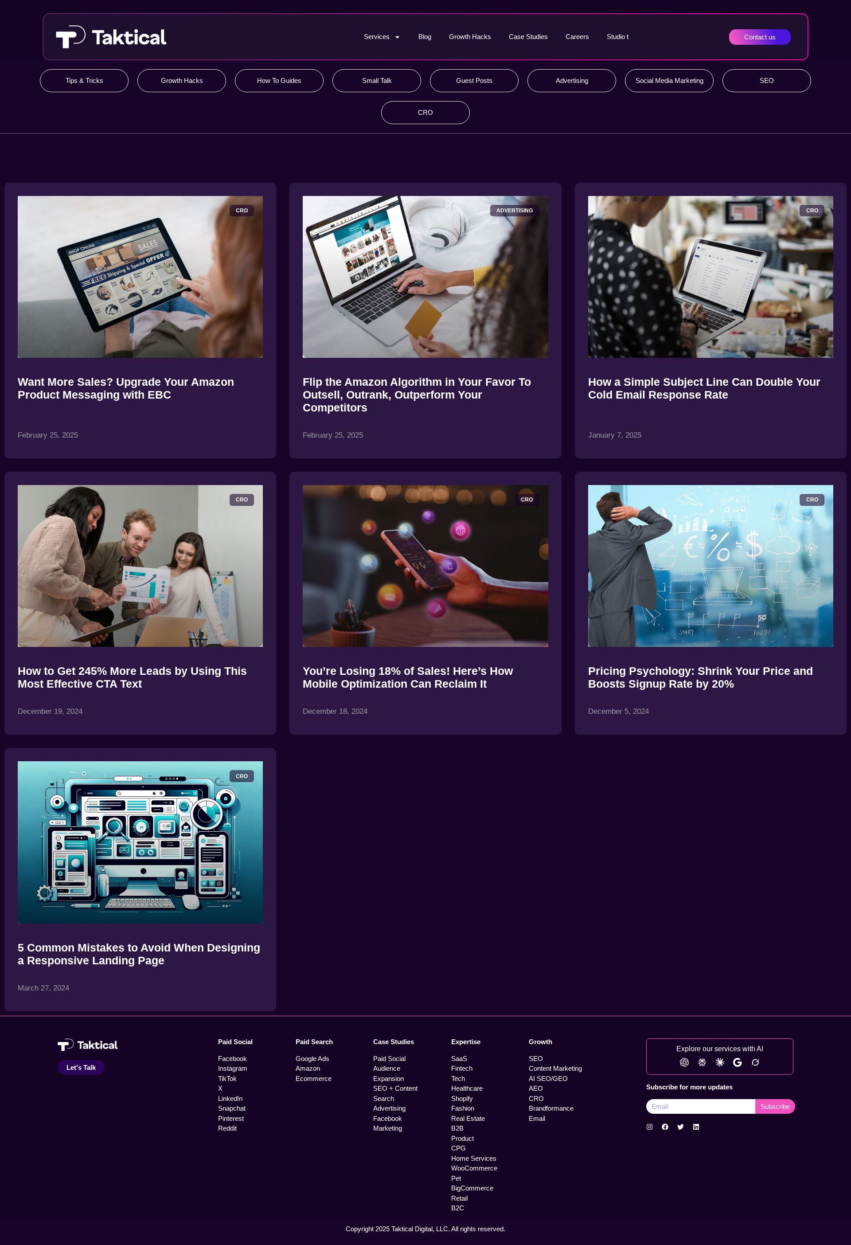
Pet (456, 1178)
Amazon (308, 1068)
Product (462, 1138)
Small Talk (377, 80)
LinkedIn (230, 1098)
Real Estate (468, 1118)
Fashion (462, 1108)
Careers (577, 36)
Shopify (462, 1098)
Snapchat (232, 1108)
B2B (457, 1128)
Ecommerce (314, 1078)
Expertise (465, 1041)
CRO (425, 112)
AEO (536, 1088)
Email (537, 1118)
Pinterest (231, 1118)
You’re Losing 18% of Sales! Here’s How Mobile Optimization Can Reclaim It (408, 677)
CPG (458, 1148)
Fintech (461, 1068)
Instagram (232, 1068)
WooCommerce (474, 1168)
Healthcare (467, 1088)
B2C (457, 1208)
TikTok (227, 1078)
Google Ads (312, 1058)
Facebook (232, 1058)
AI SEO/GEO (548, 1078)
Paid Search (314, 1041)
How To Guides (279, 80)
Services (377, 36)
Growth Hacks (470, 36)
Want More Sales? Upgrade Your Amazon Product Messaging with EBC (126, 388)
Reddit (227, 1128)
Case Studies (528, 36)
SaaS (459, 1058)
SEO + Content (395, 1088)
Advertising (572, 80)
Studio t (617, 36)
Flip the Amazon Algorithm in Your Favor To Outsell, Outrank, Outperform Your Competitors (417, 395)
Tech (458, 1078)
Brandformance (551, 1108)
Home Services (473, 1158)
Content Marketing (555, 1068)
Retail (459, 1198)
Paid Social (235, 1041)
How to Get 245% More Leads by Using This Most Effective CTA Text (132, 677)
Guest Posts (474, 80)
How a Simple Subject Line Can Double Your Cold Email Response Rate (704, 388)
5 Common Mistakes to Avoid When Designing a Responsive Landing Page (139, 954)
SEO (767, 80)
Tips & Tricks (84, 80)
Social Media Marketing (669, 80)
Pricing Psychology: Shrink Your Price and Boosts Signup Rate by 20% (700, 677)
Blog (424, 36)
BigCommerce (472, 1188)
